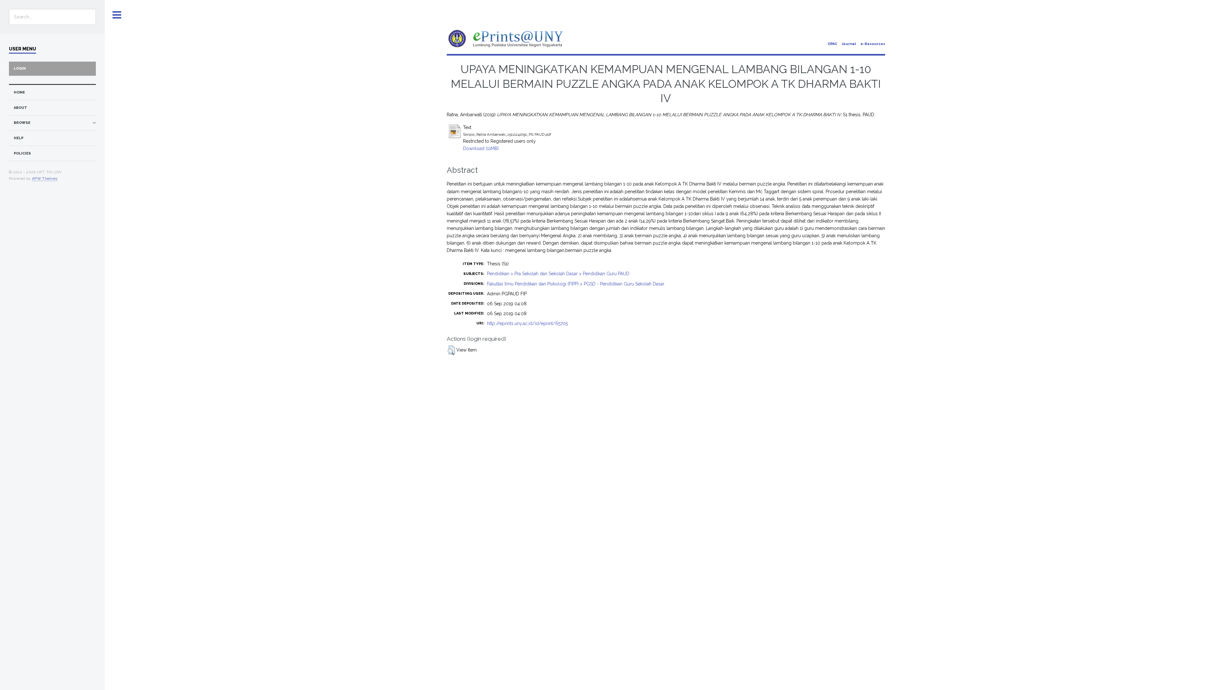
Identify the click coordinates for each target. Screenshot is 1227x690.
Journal (849, 44)
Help (18, 138)
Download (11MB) (481, 148)
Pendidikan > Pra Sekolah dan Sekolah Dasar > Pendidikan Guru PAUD (558, 273)
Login (20, 68)
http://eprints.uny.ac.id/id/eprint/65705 (527, 323)
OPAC (832, 44)
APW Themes (45, 178)
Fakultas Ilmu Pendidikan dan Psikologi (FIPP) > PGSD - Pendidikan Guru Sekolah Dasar (575, 283)
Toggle (117, 15)
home (19, 92)
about (20, 108)
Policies (22, 153)
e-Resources (872, 44)
